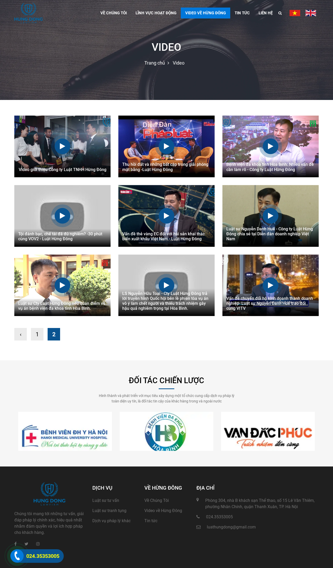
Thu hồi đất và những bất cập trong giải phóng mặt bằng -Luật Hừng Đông (165, 167)
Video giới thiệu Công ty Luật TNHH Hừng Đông (62, 169)
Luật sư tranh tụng (109, 510)
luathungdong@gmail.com (231, 527)
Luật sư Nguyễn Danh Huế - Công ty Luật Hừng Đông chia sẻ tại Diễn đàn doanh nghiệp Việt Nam (269, 233)
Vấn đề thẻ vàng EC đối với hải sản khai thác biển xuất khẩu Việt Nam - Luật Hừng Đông (163, 236)
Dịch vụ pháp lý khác (111, 520)
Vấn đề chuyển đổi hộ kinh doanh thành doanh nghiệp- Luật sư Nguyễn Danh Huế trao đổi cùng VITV (269, 303)
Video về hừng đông (205, 13)
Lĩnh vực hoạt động (156, 13)
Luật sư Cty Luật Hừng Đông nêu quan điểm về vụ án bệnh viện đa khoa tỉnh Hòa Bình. (61, 306)
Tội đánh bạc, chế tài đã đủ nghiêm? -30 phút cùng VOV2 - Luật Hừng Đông (60, 236)
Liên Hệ (266, 13)
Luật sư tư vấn (105, 500)
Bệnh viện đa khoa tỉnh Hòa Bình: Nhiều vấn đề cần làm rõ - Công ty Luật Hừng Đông (270, 167)
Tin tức (242, 13)
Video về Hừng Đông (163, 510)
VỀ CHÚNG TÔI (113, 13)
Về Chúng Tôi (156, 500)
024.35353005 (219, 516)
